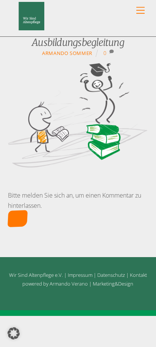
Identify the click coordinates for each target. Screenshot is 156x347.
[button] (13, 333)
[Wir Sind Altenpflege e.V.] (32, 26)
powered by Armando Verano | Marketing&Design (77, 283)
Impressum (80, 275)
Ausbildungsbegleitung (78, 42)
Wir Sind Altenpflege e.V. (36, 275)
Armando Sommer (67, 53)
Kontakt (138, 275)
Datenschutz (111, 275)
